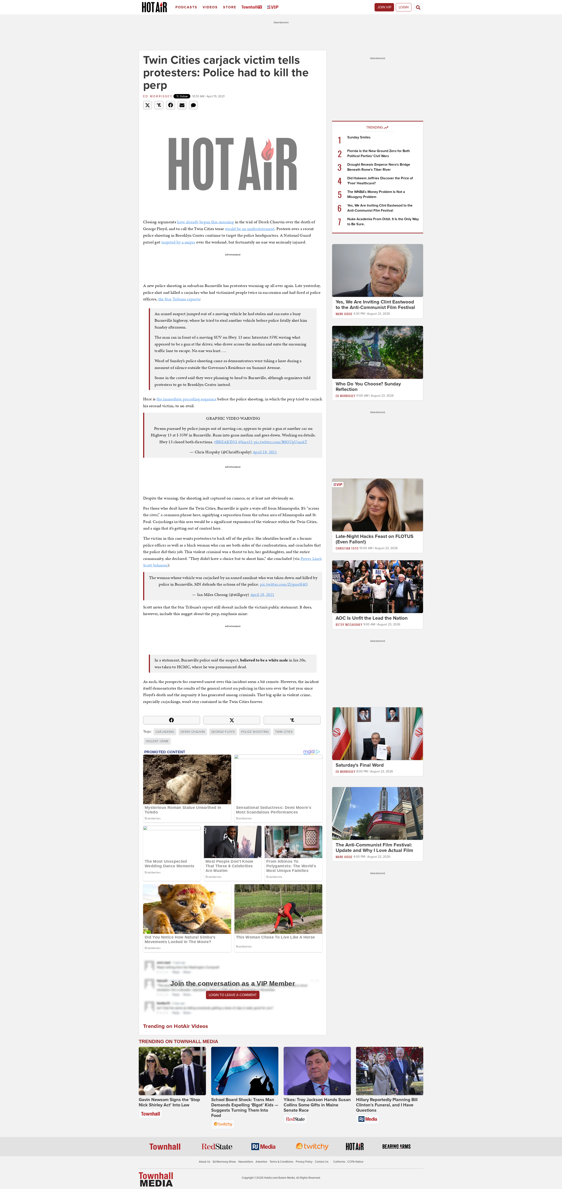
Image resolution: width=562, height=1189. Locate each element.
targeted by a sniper (178, 242)
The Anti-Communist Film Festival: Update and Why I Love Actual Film (374, 847)
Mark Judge (344, 313)
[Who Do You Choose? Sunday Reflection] (377, 352)
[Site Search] (418, 7)
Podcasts (186, 7)
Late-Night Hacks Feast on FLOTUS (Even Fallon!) (374, 539)
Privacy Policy (304, 1162)
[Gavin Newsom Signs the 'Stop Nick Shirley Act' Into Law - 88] (172, 1071)
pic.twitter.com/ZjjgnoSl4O (284, 584)
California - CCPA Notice (348, 1162)
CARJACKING (164, 732)
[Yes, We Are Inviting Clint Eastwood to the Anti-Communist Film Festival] (377, 270)
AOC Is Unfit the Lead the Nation (372, 618)
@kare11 (245, 442)
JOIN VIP (384, 7)
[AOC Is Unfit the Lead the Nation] (377, 586)
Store (229, 7)
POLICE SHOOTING (255, 732)
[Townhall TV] (252, 7)
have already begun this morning (205, 222)
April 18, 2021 (265, 452)
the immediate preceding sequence (186, 399)
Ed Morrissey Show (224, 1162)
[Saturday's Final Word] (377, 733)
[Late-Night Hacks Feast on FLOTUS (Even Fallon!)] (377, 505)
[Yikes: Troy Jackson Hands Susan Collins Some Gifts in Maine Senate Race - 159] (317, 1071)
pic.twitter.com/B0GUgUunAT (280, 442)
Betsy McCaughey (349, 624)
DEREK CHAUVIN (192, 732)
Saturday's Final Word (360, 765)
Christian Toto (347, 548)
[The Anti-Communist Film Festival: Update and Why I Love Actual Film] (377, 813)
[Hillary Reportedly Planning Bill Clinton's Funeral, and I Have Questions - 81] (389, 1071)
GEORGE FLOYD (223, 732)
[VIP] (273, 7)
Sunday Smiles (359, 137)
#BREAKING (225, 442)
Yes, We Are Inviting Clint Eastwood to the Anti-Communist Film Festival (375, 304)
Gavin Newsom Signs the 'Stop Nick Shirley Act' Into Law (169, 1102)
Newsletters (245, 1162)
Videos (210, 7)
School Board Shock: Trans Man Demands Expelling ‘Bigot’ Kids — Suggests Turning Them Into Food (244, 1107)
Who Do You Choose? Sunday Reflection (368, 386)
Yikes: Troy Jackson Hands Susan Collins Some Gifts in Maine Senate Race (317, 1105)
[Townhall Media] (156, 1179)
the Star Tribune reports (179, 299)
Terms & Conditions (281, 1162)
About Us (204, 1162)
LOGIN (404, 7)
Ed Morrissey (158, 96)
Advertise (261, 1162)
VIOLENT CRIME (157, 741)
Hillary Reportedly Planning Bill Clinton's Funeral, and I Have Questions (387, 1105)
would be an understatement (249, 229)
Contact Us (321, 1162)
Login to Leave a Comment (233, 995)
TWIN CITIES (284, 732)
